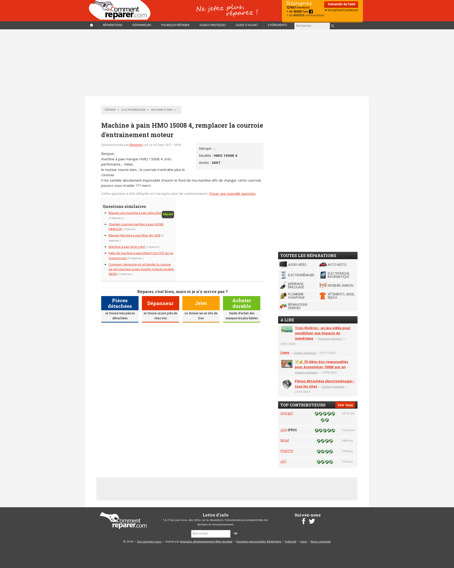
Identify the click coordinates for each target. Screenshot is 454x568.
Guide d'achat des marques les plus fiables (242, 316)
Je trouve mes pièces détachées (120, 316)
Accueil (121, 10)
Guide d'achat (247, 25)
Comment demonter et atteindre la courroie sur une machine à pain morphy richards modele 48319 (141, 269)
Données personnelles (251, 541)
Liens (284, 352)
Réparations (112, 25)
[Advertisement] (227, 63)
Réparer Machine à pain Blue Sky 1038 (135, 235)
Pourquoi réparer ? (330, 338)
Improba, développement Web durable (206, 541)
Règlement (274, 541)
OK (235, 533)
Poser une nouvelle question (232, 193)
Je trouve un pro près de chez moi (160, 316)
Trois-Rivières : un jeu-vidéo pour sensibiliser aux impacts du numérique (322, 333)
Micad (284, 440)
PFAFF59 (286, 451)
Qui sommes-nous (149, 541)
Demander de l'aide (341, 4)
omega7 (286, 413)
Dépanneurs (141, 25)
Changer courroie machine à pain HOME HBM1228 (136, 227)
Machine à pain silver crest (127, 247)
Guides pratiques (212, 25)
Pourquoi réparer (175, 25)
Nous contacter (321, 541)
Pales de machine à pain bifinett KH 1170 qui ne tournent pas (141, 256)
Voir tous (345, 405)
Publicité (290, 541)
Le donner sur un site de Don (201, 316)
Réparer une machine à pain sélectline (135, 213)
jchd (283, 430)
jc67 (283, 461)
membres (298, 7)
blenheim (136, 145)
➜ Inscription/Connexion (341, 10)
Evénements (277, 25)
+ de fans (298, 11)
